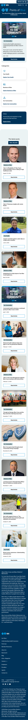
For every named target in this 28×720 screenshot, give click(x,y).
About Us (4, 650)
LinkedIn (5, 684)
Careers (4, 661)
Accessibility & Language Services (10, 681)
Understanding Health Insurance (10, 641)
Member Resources (7, 646)
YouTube (9, 684)
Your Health (6, 236)
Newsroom (4, 652)
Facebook (3, 684)
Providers (4, 667)
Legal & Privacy (10, 680)
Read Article (14, 59)
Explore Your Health (8, 77)
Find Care (4, 644)
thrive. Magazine (6, 658)
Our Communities (8, 41)
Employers (4, 664)
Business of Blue (8, 165)
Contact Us (4, 673)
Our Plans (4, 638)
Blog (3, 655)
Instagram (7, 684)
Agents (3, 670)
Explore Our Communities (10, 104)
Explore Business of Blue (9, 90)
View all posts (13, 142)
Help (3, 680)
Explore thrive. (7, 121)
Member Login (21, 1)
